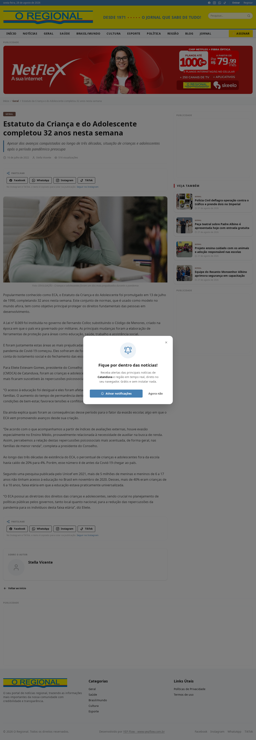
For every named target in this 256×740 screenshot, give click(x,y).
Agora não (155, 393)
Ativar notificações (119, 393)
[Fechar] (166, 342)
